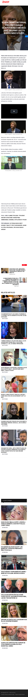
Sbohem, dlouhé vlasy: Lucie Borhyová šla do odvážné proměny (14, 620)
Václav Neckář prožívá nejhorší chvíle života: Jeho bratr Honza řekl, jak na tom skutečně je (14, 596)
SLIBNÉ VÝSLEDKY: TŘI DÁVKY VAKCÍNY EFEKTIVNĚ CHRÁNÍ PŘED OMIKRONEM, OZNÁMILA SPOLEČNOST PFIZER (14, 217)
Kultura (4, 506)
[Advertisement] (14, 187)
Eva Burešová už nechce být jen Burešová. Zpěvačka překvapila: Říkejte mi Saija (12, 548)
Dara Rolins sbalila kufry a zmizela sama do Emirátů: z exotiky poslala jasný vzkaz (13, 523)
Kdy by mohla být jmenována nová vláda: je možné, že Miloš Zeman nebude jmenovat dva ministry (17, 271)
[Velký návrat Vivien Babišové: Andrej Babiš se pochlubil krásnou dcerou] (14, 562)
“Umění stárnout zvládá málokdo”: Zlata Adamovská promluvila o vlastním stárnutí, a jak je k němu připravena (13, 342)
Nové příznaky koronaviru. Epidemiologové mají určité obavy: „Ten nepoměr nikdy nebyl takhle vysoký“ (14, 369)
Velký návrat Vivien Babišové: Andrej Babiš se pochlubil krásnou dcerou (13, 572)
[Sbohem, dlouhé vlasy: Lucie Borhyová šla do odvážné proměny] (14, 610)
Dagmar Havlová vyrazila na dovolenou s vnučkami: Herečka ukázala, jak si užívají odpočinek (14, 423)
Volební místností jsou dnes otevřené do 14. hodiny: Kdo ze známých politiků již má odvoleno (14, 315)
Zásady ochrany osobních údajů (7, 694)
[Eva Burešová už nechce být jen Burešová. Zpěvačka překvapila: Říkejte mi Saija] (14, 537)
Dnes (14, 19)
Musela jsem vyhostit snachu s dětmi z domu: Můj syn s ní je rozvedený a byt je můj (13, 396)
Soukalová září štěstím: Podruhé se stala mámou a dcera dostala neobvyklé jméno (13, 644)
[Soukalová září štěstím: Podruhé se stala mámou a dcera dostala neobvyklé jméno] (14, 633)
